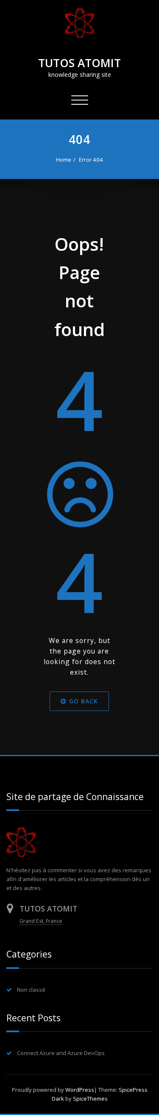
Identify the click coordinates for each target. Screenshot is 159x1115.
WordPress (79, 1089)
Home (63, 159)
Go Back (84, 701)
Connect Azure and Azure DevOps (61, 1053)
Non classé (31, 989)
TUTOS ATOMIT (79, 63)
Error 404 (91, 159)
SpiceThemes (90, 1098)
